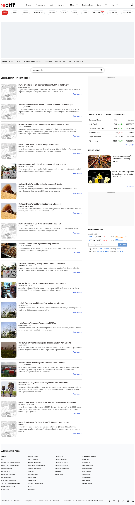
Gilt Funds (31, 471)
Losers (75, 13)
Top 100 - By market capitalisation (11, 484)
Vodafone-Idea (94, 133)
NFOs (30, 487)
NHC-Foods (93, 124)
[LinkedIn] (133, 501)
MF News (58, 471)
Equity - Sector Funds (61, 462)
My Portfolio (113, 13)
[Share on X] (114, 501)
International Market (33, 61)
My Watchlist (127, 13)
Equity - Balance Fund (61, 465)
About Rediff (5, 501)
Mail (51, 5)
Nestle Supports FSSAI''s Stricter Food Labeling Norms (121, 158)
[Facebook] (118, 501)
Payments (39, 5)
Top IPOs (6, 471)
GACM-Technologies (96, 128)
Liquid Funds (32, 480)
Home (28, 5)
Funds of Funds (33, 474)
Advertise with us (87, 484)
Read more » (77, 94)
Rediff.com (84, 501)
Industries (78, 61)
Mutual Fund (60, 61)
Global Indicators (87, 468)
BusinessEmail (87, 5)
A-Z (2, 459)
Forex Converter (86, 471)
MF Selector (31, 490)
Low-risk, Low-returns (34, 468)
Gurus (99, 5)
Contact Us (67, 501)
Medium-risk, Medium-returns (36, 465)
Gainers (64, 13)
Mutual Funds (38, 13)
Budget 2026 (59, 474)
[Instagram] (123, 501)
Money (72, 5)
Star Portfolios (98, 13)
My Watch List (86, 462)
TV (106, 5)
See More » (130, 187)
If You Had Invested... (88, 465)
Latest (18, 61)
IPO (70, 61)
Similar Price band (6, 477)
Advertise (17, 501)
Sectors (25, 13)
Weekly (12, 462)
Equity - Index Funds (61, 459)
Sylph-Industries (95, 137)
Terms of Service (43, 501)
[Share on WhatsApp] (109, 501)
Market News (7, 61)
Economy (49, 61)
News (60, 5)
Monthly (17, 462)
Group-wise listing (6, 468)
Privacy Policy (29, 501)
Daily (8, 462)
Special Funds (32, 477)
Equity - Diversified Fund (62, 468)
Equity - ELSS (59, 456)
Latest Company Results (8, 487)
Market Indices (86, 474)
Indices (15, 13)
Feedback (56, 501)
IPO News (12, 474)
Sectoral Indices (86, 477)
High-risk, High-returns (34, 462)
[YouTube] (128, 501)
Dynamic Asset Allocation (35, 484)
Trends (85, 13)
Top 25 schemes (33, 459)
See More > (130, 145)
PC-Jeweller (93, 141)
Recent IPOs (4, 474)
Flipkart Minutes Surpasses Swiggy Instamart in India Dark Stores (123, 173)
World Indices (86, 480)
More (113, 5)
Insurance (52, 13)
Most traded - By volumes (8, 480)
